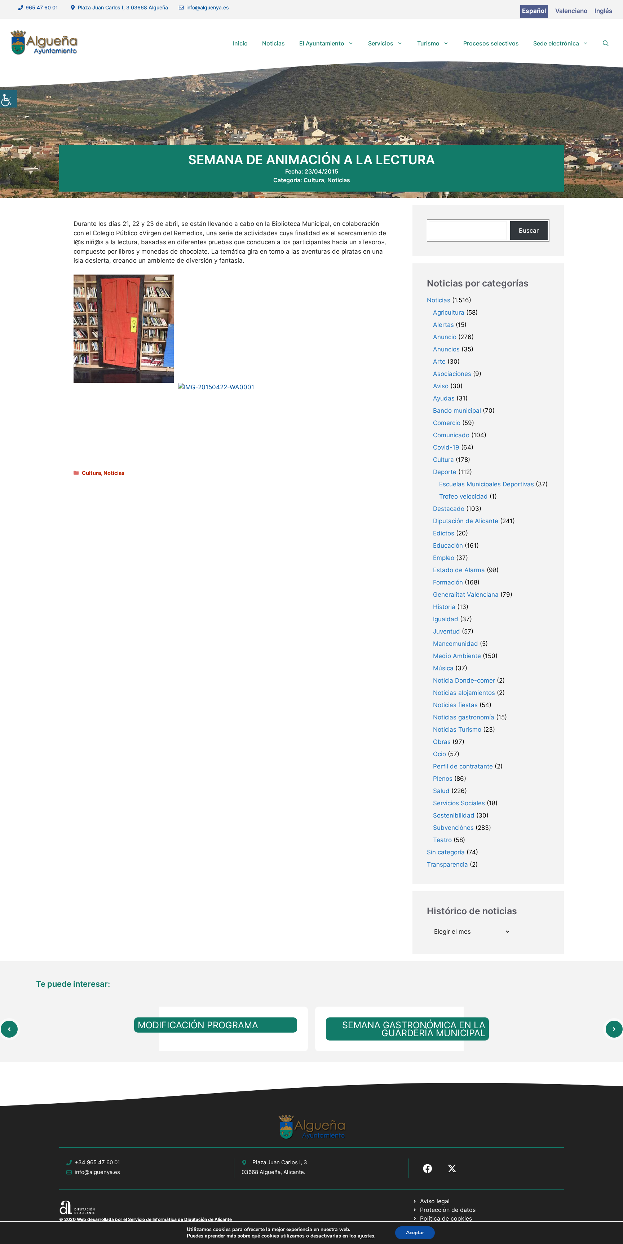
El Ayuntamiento (321, 43)
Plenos (442, 778)
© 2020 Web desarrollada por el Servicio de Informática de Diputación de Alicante (145, 1219)
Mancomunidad (455, 643)
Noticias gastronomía (463, 717)
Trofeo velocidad (463, 496)
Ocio (439, 754)
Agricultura (448, 312)
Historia (444, 606)
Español (534, 10)
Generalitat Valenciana (466, 594)
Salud (441, 790)
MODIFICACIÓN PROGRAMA (198, 1025)
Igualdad (445, 619)
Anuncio (444, 337)
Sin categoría (446, 852)
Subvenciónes (453, 827)
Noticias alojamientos (464, 692)
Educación (448, 545)
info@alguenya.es (207, 7)
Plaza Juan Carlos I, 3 (279, 1162)
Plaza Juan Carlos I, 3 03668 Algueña (123, 7)
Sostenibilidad (453, 815)
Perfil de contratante (463, 766)
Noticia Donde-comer (464, 680)
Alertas (443, 324)
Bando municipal (457, 410)
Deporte (444, 472)
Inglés (603, 10)
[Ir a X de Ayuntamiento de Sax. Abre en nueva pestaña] (452, 1168)
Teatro (442, 840)
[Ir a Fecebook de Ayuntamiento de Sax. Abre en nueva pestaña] (427, 1168)
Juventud (446, 631)
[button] (606, 43)
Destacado (448, 508)
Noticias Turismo (457, 729)
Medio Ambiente (457, 656)
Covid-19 (446, 447)
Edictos (443, 533)
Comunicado (451, 435)
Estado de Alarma (459, 570)
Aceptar (415, 1232)
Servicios (380, 43)
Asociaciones (452, 373)
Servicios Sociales (459, 803)
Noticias (273, 43)
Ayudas (444, 398)
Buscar (529, 230)
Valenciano (571, 10)
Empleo (443, 557)
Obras (442, 741)
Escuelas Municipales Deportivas (486, 484)
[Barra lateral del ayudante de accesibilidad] (8, 99)
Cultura (314, 180)
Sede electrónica (556, 43)
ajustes (366, 1236)
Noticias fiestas (455, 705)
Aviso (441, 386)
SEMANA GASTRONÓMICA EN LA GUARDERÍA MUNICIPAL (413, 1029)
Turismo (428, 43)
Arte (439, 361)
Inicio (240, 43)
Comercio (446, 422)
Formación (448, 582)
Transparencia (447, 864)
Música (443, 668)
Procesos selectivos (491, 43)
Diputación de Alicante (465, 521)
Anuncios (446, 349)
